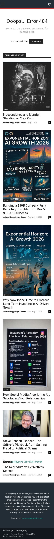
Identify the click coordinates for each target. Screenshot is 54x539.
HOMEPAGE (36, 41)
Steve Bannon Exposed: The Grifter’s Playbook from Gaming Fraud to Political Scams (25, 444)
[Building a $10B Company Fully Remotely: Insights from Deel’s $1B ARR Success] (27, 166)
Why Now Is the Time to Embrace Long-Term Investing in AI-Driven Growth (26, 303)
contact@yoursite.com (32, 518)
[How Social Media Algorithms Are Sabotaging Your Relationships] (27, 355)
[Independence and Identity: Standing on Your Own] (27, 86)
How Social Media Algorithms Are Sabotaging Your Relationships (26, 396)
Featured (7, 462)
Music (6, 109)
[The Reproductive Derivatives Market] (27, 461)
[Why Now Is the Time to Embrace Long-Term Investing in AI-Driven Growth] (27, 260)
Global (6, 200)
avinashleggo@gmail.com (14, 122)
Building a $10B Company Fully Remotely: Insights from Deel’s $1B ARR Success (24, 209)
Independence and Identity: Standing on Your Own (21, 116)
